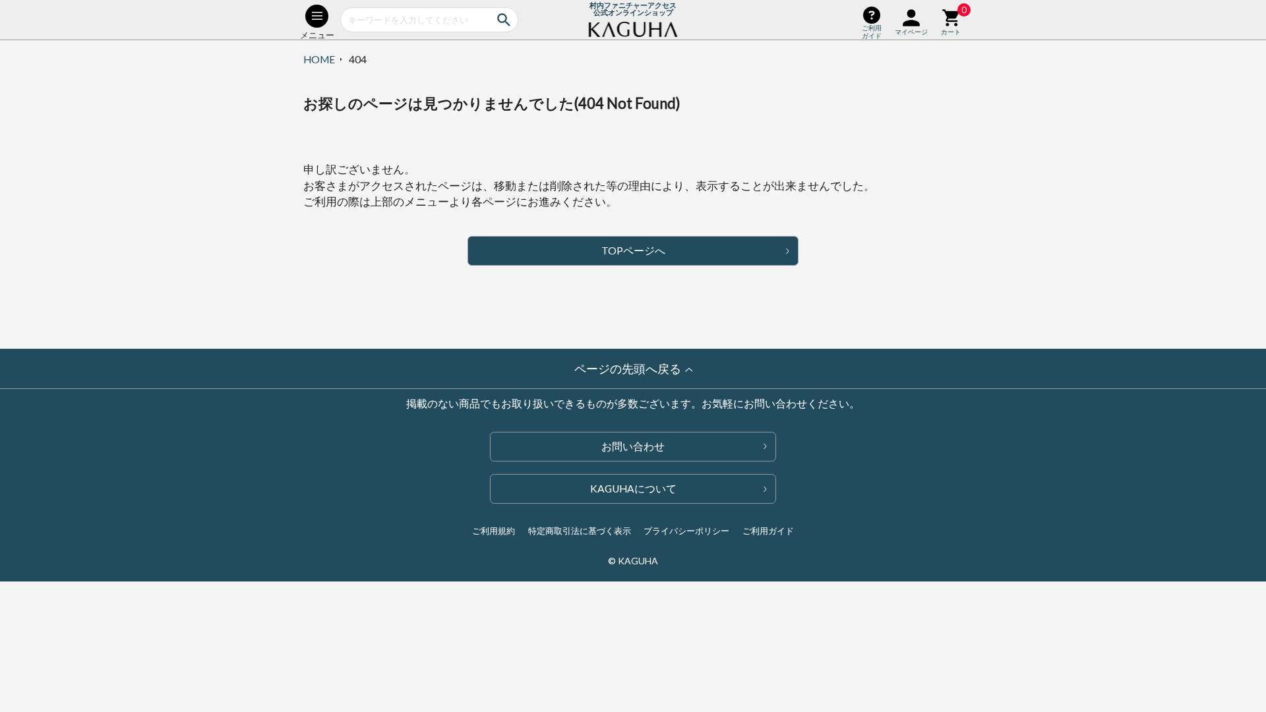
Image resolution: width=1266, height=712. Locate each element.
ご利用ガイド (768, 530)
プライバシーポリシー (686, 530)
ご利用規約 (493, 530)
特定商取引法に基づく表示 (579, 530)
